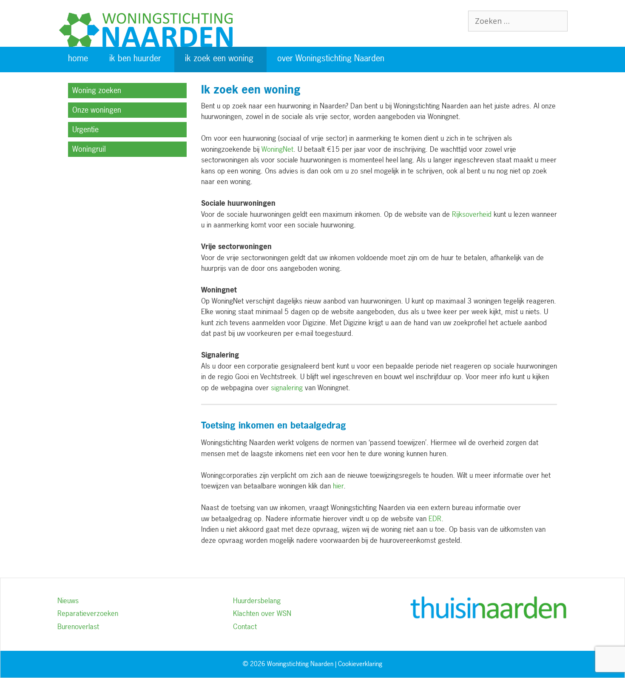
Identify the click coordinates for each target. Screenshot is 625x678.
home (78, 58)
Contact (245, 626)
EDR (435, 518)
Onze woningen (96, 110)
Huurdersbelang (257, 600)
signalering (287, 387)
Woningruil (89, 149)
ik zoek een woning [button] (219, 58)
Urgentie (85, 129)
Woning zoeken (96, 90)
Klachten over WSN (262, 613)
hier (338, 486)
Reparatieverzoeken (87, 613)
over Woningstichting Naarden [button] (330, 58)
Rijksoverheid (471, 214)
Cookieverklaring (360, 663)
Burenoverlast (78, 626)
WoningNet (277, 149)
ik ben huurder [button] (135, 58)
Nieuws (68, 600)
